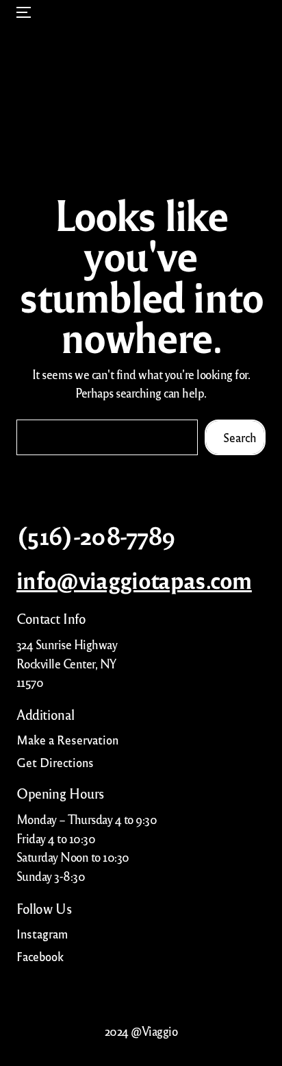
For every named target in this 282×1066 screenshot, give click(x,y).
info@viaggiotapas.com (134, 579)
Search (240, 437)
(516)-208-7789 (96, 535)
